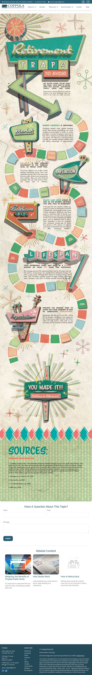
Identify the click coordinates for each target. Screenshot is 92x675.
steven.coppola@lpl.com (57, 2)
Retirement (27, 651)
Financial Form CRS (47, 649)
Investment (27, 653)
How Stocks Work (41, 576)
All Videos (27, 668)
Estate (26, 655)
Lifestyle (26, 664)
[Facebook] (88, 2)
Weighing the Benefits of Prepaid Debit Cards (17, 577)
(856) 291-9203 (41, 2)
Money (26, 662)
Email (48, 510)
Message (6, 522)
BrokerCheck (80, 656)
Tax (25, 659)
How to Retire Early (70, 576)
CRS (53, 652)
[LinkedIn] (83, 2)
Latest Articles (28, 666)
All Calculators (28, 670)
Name (5, 510)
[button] (31, 7)
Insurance (27, 657)
